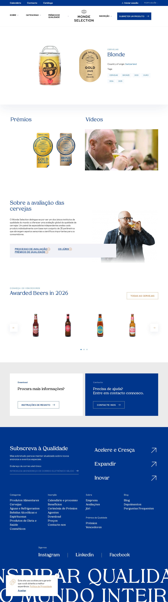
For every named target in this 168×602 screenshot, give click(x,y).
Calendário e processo (63, 501)
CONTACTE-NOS (106, 404)
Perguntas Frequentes (139, 509)
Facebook (120, 555)
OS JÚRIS (63, 249)
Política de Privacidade (41, 586)
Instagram (49, 555)
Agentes (53, 513)
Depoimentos (132, 505)
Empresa (92, 501)
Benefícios (55, 505)
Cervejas (113, 75)
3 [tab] (86, 349)
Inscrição (104, 16)
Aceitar (22, 590)
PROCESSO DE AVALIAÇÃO (31, 249)
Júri (88, 509)
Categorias (32, 15)
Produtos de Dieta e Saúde (23, 523)
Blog (126, 495)
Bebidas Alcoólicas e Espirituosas (23, 515)
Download (54, 517)
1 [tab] (81, 349)
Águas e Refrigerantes (24, 509)
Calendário (15, 3)
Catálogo (48, 3)
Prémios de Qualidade (54, 16)
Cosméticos (17, 529)
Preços (53, 521)
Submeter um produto (131, 16)
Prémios (91, 523)
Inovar (102, 478)
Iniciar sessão (131, 3)
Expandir (105, 464)
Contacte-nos (57, 525)
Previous (14, 328)
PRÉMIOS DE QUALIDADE (30, 252)
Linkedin (85, 555)
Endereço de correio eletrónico (25, 466)
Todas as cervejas (142, 295)
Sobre (13, 15)
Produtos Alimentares (24, 501)
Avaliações (93, 505)
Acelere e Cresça (115, 450)
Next (154, 328)
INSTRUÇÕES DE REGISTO (36, 404)
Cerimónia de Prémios (62, 509)
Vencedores (94, 527)
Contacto (32, 3)
